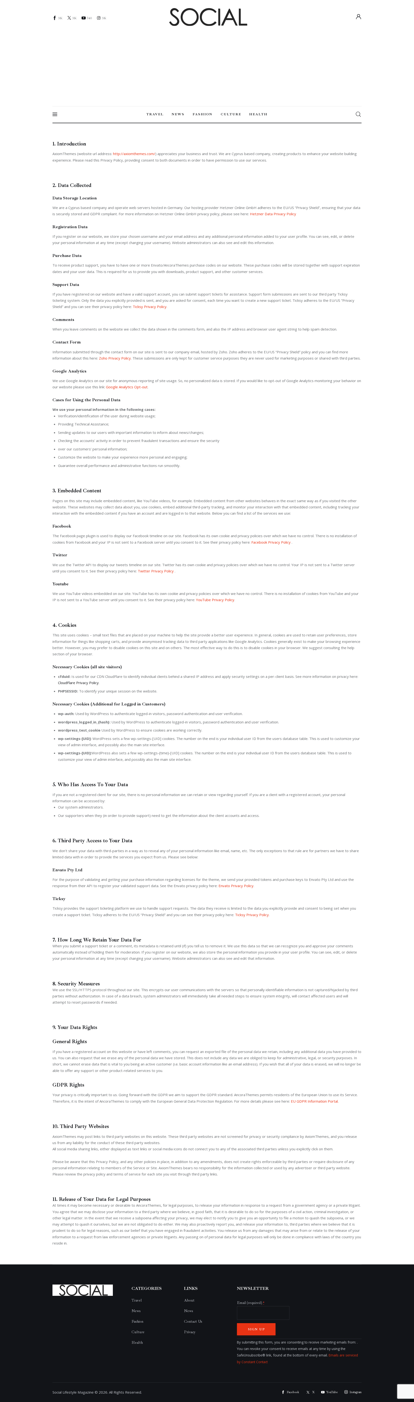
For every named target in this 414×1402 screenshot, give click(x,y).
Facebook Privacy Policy (271, 542)
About (189, 1300)
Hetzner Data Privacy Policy (273, 213)
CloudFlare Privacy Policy (78, 682)
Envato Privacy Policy (235, 885)
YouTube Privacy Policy (215, 599)
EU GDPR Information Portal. (315, 1101)
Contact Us (193, 1321)
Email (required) (250, 1303)
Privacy (190, 1332)
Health (137, 1342)
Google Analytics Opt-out (127, 386)
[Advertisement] (207, 64)
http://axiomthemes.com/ (134, 153)
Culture (138, 1332)
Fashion (137, 1321)
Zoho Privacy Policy (115, 358)
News (136, 1311)
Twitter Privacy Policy (156, 571)
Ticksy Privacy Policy (150, 306)
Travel (137, 1300)
